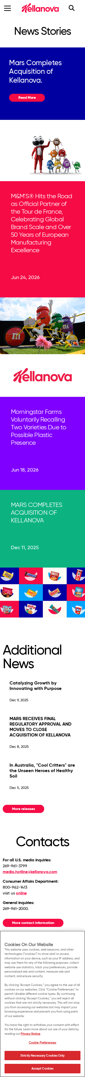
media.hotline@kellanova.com (30, 871)
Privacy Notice (30, 1033)
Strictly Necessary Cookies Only (42, 1055)
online (21, 893)
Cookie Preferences (42, 1042)
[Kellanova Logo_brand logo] (40, 8)
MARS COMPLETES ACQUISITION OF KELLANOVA (36, 512)
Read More (27, 97)
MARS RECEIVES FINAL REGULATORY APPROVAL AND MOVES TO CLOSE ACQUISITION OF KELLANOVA (40, 727)
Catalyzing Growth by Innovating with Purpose (36, 685)
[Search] (74, 8)
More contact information (33, 922)
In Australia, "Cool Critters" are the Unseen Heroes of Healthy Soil (42, 770)
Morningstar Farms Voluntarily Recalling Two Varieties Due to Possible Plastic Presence (38, 427)
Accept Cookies (43, 1068)
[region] (42, 1004)
